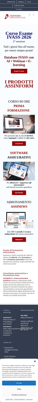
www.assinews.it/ (9, 320)
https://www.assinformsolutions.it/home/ (17, 329)
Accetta (19, 383)
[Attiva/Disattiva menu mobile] (34, 15)
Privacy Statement (19, 399)
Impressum (29, 399)
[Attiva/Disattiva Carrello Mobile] (29, 15)
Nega (19, 389)
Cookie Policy (9, 399)
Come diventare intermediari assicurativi (10, 358)
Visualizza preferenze (19, 395)
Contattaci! (19, 9)
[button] (35, 361)
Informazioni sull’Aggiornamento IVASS (10, 350)
